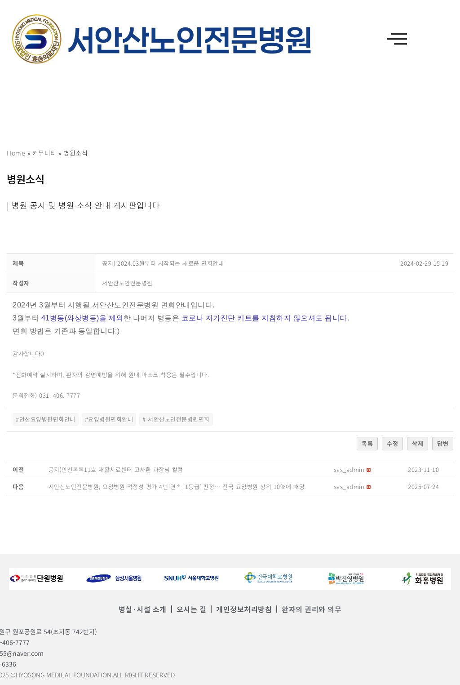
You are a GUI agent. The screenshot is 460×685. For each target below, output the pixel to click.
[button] (397, 39)
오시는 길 (192, 609)
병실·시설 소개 (143, 609)
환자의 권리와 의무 (311, 609)
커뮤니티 (44, 152)
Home (16, 152)
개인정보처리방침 (244, 609)
